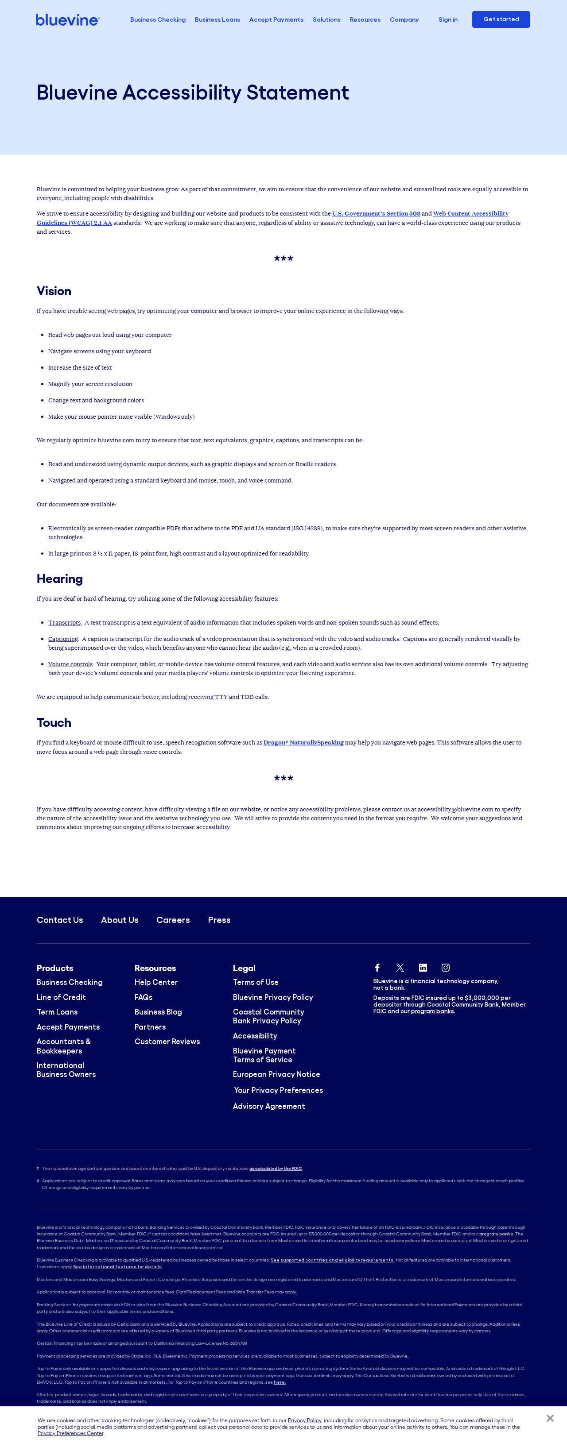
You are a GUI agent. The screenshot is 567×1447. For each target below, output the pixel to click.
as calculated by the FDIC (275, 1168)
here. (280, 1382)
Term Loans (57, 1012)
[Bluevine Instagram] (446, 966)
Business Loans (217, 19)
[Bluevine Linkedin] (423, 966)
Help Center (156, 982)
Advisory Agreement (269, 1106)
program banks (432, 1011)
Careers (173, 920)
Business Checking (158, 19)
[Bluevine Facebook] (377, 966)
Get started (501, 19)
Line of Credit (61, 997)
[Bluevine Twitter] (400, 966)
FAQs (143, 997)
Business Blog (158, 1012)
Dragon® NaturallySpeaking (304, 741)
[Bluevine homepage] (68, 20)
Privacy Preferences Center (70, 1433)
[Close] (550, 1418)
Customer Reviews (167, 1042)
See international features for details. (118, 1266)
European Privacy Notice (276, 1074)
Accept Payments (276, 19)
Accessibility (255, 1036)
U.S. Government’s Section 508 (376, 212)
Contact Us (60, 920)
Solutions (327, 19)
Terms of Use (256, 982)
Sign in (448, 19)
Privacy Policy (304, 1420)
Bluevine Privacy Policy (273, 997)
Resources (365, 19)
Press (219, 920)
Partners (150, 1027)
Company (404, 19)
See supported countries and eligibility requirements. (333, 1260)
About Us (120, 920)
